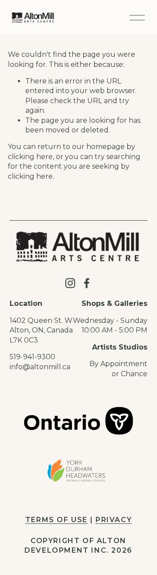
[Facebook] (87, 283)
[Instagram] (70, 283)
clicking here (30, 156)
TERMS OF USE (56, 520)
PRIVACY (114, 520)
